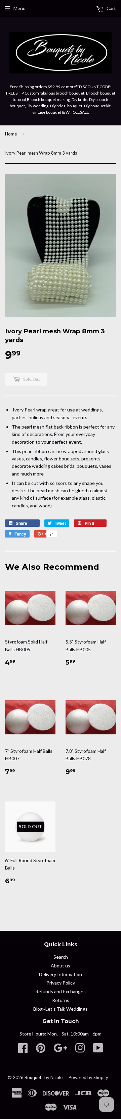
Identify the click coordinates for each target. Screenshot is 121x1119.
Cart (111, 8)
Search (60, 957)
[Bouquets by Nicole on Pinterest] (41, 1050)
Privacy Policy (60, 983)
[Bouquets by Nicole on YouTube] (98, 1050)
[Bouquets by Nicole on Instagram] (80, 1050)
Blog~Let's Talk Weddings (60, 1009)
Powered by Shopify (88, 1077)
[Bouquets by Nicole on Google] (60, 1050)
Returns (60, 1000)
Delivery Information (60, 974)
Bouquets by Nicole (44, 1077)
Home (11, 133)
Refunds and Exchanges (60, 991)
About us (60, 965)
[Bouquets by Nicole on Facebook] (23, 1050)
